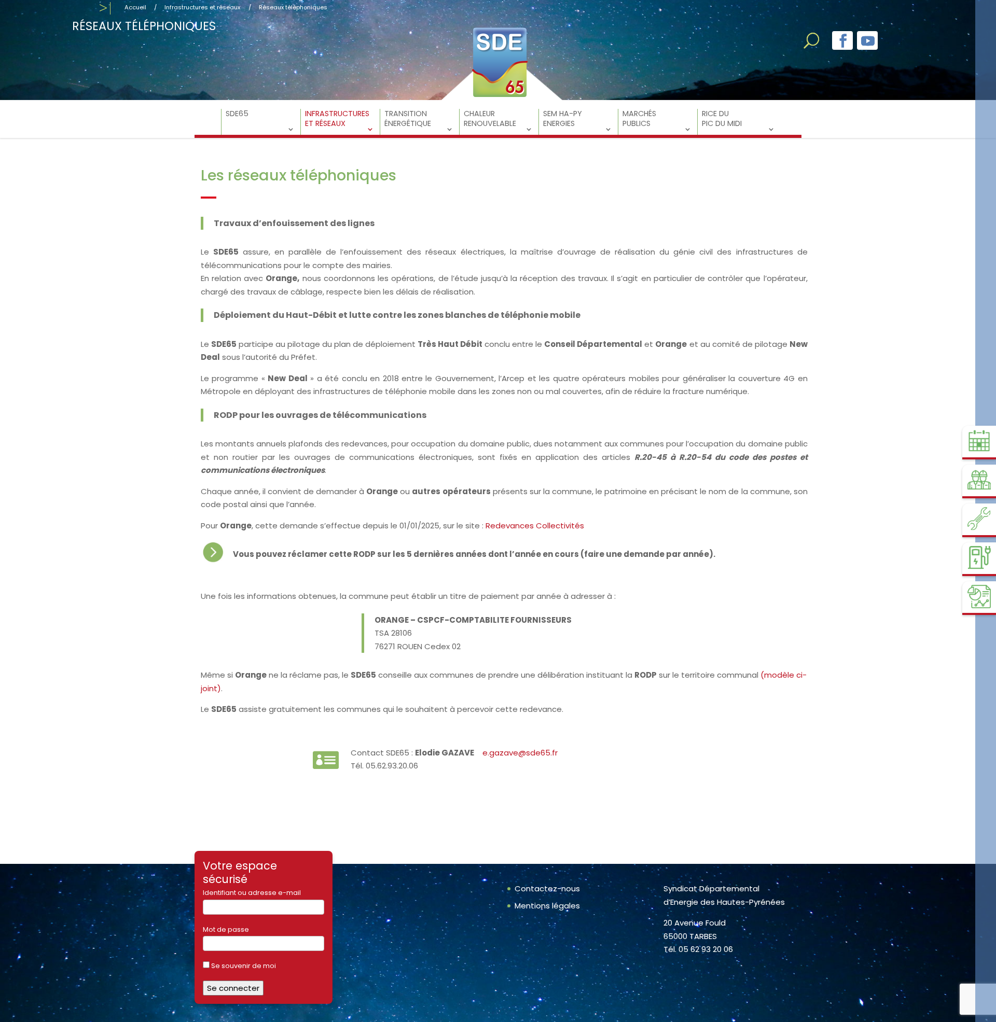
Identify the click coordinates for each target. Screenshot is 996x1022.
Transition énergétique (407, 119)
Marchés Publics (639, 119)
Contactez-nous (547, 888)
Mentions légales (547, 905)
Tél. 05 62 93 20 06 (698, 949)
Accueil (135, 7)
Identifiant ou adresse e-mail (252, 892)
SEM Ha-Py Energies (562, 119)
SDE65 (237, 114)
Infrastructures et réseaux (202, 7)
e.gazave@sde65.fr (521, 752)
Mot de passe (226, 929)
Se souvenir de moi (243, 965)
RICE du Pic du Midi (722, 119)
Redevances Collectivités (538, 525)
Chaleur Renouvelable (490, 119)
